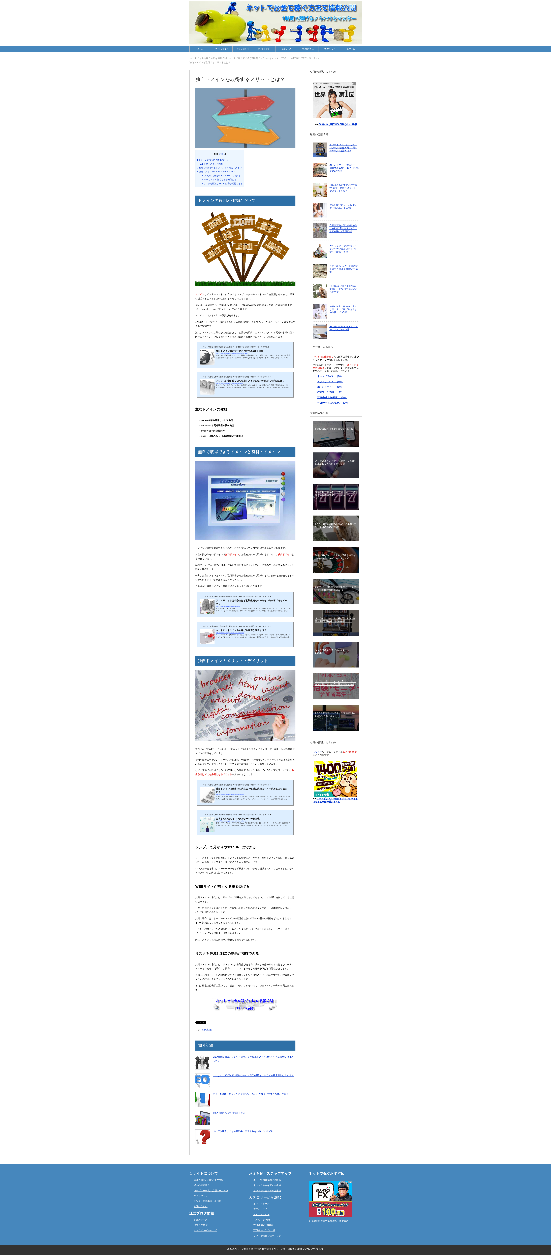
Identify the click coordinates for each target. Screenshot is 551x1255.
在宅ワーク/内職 (261, 1220)
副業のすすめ (200, 1220)
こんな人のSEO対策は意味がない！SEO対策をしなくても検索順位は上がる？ (253, 1075)
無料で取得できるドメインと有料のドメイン (219, 167)
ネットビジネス (221, 49)
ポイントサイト (264, 49)
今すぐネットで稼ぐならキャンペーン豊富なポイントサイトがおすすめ (343, 248)
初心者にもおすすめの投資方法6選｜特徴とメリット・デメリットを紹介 (343, 188)
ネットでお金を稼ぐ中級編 (267, 1185)
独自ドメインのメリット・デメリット (216, 171)
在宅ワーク (286, 49)
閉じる (222, 154)
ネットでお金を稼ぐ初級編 (267, 1180)
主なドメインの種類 (211, 164)
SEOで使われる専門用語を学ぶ (229, 1112)
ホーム (200, 49)
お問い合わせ (200, 1206)
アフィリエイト (243, 49)
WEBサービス (329, 49)
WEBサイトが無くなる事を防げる (218, 179)
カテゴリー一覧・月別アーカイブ (211, 1190)
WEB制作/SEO (308, 49)
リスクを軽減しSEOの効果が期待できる (221, 183)
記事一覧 (351, 49)
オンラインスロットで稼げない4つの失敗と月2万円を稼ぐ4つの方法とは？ (343, 147)
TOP (240, 58)
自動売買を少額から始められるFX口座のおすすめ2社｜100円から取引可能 (343, 228)
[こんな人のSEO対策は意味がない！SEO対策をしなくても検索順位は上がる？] (202, 1081)
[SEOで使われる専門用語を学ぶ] (202, 1118)
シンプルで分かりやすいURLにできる (220, 175)
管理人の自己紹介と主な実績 (209, 1180)
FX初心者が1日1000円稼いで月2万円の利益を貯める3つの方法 (343, 289)
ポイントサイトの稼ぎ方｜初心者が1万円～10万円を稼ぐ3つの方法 (344, 168)
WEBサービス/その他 (264, 1230)
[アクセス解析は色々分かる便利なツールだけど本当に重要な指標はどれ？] (202, 1099)
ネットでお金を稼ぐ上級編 (267, 1190)
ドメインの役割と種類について (213, 160)
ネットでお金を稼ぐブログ (267, 1235)
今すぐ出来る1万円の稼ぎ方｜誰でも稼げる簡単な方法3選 (343, 269)
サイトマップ (200, 1196)
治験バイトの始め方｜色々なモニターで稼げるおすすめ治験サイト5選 (343, 309)
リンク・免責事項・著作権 (207, 1201)
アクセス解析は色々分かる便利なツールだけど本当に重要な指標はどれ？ (251, 1094)
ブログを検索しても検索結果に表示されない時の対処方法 (242, 1131)
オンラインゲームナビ (205, 1230)
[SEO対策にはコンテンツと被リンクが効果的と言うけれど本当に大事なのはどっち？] (202, 1062)
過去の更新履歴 (202, 1185)
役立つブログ (200, 1225)
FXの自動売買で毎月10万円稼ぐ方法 (329, 1221)
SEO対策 (207, 1029)
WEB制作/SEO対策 (263, 1225)
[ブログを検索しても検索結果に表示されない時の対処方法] (202, 1137)
